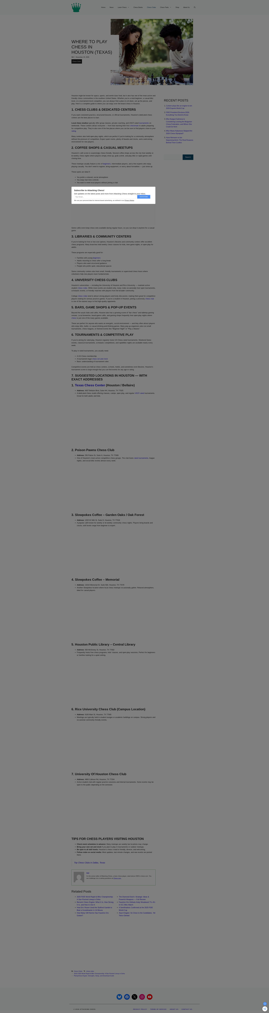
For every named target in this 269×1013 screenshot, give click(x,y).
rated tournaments (141, 458)
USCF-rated (139, 393)
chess (73, 318)
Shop (177, 7)
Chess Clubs (151, 7)
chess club (149, 299)
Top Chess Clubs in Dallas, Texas (89, 862)
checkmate (134, 126)
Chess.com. (117, 878)
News (112, 7)
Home (103, 7)
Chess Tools (164, 7)
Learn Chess (122, 7)
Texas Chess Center (90, 385)
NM (72, 57)
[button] (195, 7)
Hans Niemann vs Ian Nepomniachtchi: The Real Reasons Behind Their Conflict (179, 140)
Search (188, 157)
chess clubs (82, 288)
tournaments (144, 123)
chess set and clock (100, 359)
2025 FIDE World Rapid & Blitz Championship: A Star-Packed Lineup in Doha (99, 973)
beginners (107, 164)
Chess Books (138, 7)
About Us (186, 7)
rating (73, 131)
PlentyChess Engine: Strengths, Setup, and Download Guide (94, 976)
